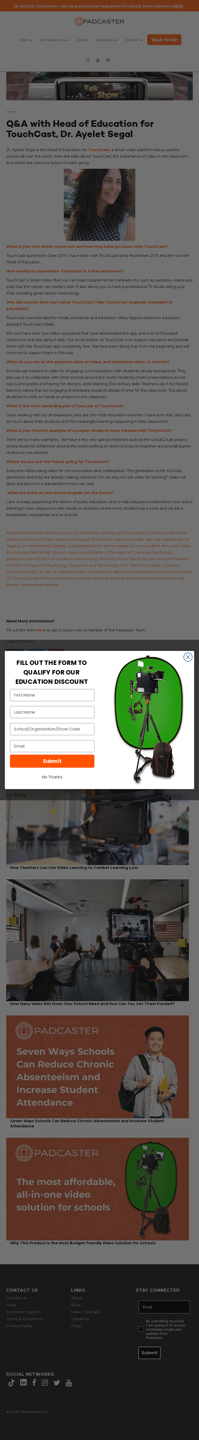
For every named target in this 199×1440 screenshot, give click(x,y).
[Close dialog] (188, 657)
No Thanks (52, 777)
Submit (52, 761)
